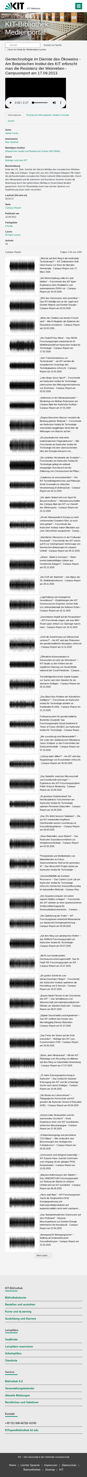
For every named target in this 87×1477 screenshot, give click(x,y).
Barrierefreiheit (31, 1469)
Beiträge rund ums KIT (16, 160)
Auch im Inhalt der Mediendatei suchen (27, 49)
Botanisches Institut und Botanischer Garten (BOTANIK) (32, 151)
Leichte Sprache (30, 1465)
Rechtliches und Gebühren (21, 1402)
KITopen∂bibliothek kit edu (21, 1430)
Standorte (11, 1360)
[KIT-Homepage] (14, 5)
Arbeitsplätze (13, 1353)
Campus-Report (13, 208)
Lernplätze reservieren (19, 1346)
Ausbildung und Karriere (20, 1318)
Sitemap (50, 1469)
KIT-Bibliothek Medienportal (27, 28)
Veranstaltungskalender (19, 1388)
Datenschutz (69, 1465)
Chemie (9, 226)
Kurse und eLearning (18, 1311)
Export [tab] (11, 121)
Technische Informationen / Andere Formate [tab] (47, 115)
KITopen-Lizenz (13, 235)
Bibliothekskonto (15, 1297)
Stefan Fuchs (11, 133)
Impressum (50, 1465)
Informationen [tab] (14, 115)
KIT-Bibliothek (33, 8)
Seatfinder (11, 1339)
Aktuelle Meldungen (17, 1395)
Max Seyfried (11, 142)
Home (12, 1465)
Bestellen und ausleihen (20, 1304)
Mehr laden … (43, 1255)
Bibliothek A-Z (14, 1381)
